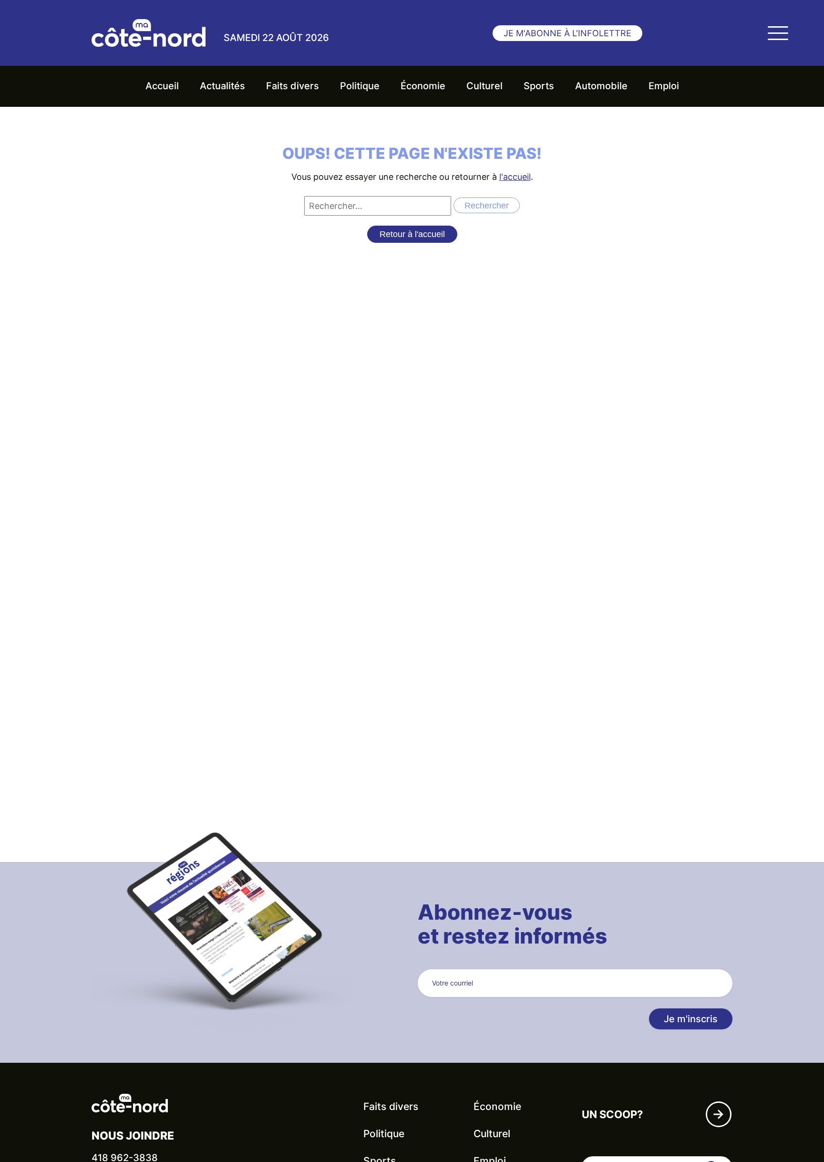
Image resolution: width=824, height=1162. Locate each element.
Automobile (601, 86)
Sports (539, 86)
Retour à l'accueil (412, 234)
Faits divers (292, 86)
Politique (360, 86)
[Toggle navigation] (777, 33)
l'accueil (515, 177)
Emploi (664, 86)
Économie (423, 86)
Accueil (162, 86)
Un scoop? (612, 1114)
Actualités (222, 86)
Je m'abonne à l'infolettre (567, 33)
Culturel (484, 86)
